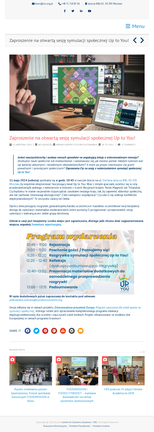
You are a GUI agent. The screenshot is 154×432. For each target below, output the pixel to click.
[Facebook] (64, 11)
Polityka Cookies (101, 425)
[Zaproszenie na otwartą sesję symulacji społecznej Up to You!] (77, 93)
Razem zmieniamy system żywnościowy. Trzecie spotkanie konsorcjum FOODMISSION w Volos (30, 395)
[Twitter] (73, 11)
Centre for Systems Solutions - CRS (79, 422)
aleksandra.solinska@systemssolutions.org (35, 300)
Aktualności (45, 144)
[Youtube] (89, 11)
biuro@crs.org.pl (44, 3)
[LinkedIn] (81, 11)
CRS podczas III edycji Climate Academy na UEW (123, 391)
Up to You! (108, 144)
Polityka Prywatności (79, 425)
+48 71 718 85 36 (71, 3)
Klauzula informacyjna (55, 425)
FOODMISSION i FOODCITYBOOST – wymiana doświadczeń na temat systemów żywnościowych (77, 395)
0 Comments (128, 144)
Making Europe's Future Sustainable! (77, 144)
